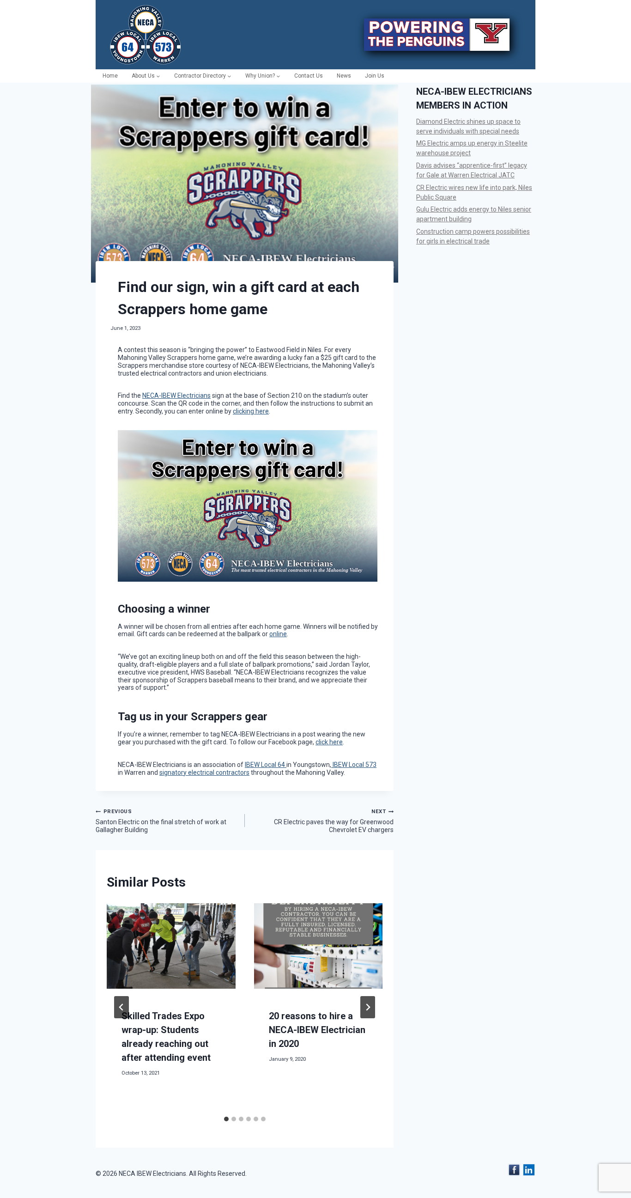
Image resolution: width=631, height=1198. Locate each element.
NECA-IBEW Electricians (176, 395)
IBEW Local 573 (353, 764)
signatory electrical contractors (204, 772)
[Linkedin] (528, 1169)
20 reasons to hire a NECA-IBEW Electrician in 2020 (317, 1029)
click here (329, 742)
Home (110, 76)
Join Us (374, 76)
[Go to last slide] (121, 1007)
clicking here (251, 411)
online (278, 634)
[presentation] (171, 946)
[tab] (226, 1119)
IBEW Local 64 (265, 764)
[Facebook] (514, 1169)
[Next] (367, 1007)
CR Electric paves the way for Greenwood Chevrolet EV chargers (334, 821)
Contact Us (308, 76)
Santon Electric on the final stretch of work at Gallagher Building (161, 821)
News (344, 76)
